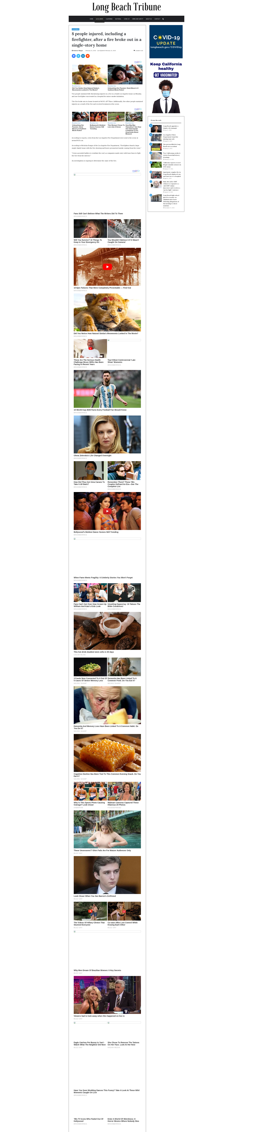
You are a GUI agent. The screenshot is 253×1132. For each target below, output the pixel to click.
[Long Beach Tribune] (126, 7)
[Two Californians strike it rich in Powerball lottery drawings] (156, 156)
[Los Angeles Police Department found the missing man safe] (156, 137)
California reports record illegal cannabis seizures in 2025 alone (172, 165)
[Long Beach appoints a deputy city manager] (156, 128)
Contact (157, 19)
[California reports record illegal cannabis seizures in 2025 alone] (156, 165)
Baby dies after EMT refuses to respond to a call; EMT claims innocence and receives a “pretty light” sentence (171, 186)
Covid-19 (126, 19)
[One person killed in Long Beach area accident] (156, 147)
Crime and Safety (137, 19)
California (109, 19)
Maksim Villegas (78, 50)
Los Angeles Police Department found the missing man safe (170, 137)
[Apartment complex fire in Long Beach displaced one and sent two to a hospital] (156, 175)
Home (91, 19)
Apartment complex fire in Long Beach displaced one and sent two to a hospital (172, 174)
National (118, 19)
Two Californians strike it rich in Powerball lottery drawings (171, 155)
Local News (99, 19)
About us (149, 19)
